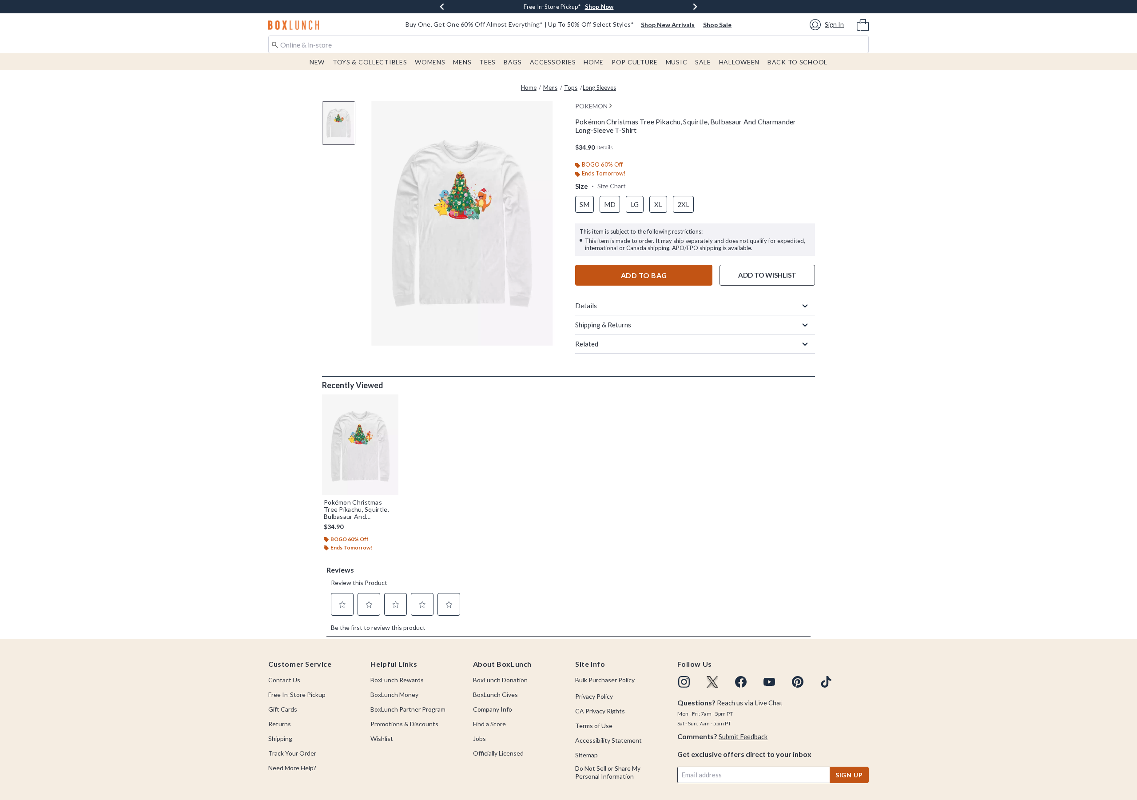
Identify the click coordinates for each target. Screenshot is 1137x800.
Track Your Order (292, 753)
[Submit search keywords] (275, 44)
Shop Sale (717, 24)
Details (586, 306)
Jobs (479, 738)
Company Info (492, 709)
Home (594, 62)
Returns (279, 724)
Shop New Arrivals (668, 24)
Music (677, 62)
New (317, 62)
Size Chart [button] (611, 186)
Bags (513, 62)
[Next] (695, 6)
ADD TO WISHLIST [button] (767, 275)
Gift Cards (282, 709)
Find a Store (489, 724)
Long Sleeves (599, 87)
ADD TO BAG (644, 275)
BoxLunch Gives (495, 694)
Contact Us (284, 680)
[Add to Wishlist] (389, 403)
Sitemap (586, 755)
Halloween (739, 62)
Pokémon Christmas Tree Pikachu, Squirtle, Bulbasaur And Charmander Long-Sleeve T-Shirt (356, 509)
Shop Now (599, 6)
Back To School (797, 62)
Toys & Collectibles (370, 62)
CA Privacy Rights (600, 711)
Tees (487, 62)
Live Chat (769, 703)
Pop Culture (635, 62)
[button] (828, 24)
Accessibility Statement (608, 740)
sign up (849, 775)
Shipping (280, 738)
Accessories (553, 62)
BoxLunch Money (394, 694)
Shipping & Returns (603, 325)
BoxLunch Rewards (397, 680)
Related (586, 344)
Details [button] (604, 147)
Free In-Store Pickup (297, 694)
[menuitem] (863, 24)
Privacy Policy (594, 696)
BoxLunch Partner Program (407, 709)
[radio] (584, 204)
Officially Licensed (498, 753)
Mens (462, 62)
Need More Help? (292, 768)
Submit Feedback (743, 736)
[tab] (342, 127)
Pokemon (591, 106)
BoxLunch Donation (500, 680)
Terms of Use (593, 725)
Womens (430, 62)
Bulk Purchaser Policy (605, 680)
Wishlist (381, 738)
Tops (570, 87)
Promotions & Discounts (404, 724)
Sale (703, 62)
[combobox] (568, 44)
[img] (684, 682)
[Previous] (442, 6)
